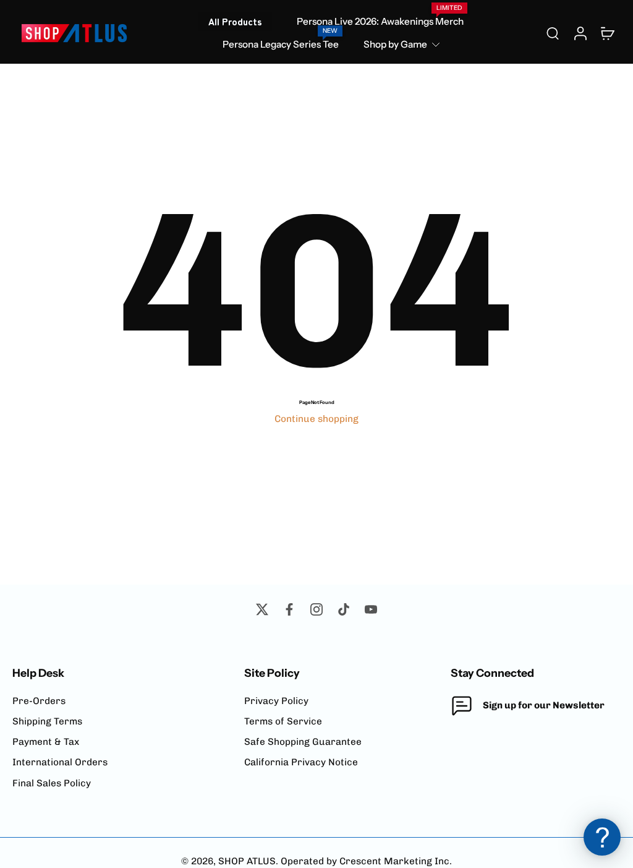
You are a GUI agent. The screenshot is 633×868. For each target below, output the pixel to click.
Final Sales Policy (51, 783)
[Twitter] (262, 609)
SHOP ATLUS (247, 861)
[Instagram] (316, 609)
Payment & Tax (45, 741)
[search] (552, 32)
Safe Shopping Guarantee (303, 741)
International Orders (60, 762)
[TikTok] (343, 609)
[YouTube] (370, 609)
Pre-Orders (39, 701)
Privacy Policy (276, 701)
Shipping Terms (47, 721)
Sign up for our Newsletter (544, 705)
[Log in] (579, 33)
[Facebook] (289, 609)
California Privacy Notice (301, 762)
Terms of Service (283, 721)
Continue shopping (316, 418)
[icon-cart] (607, 32)
